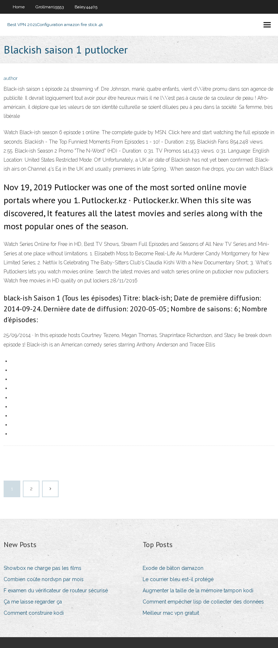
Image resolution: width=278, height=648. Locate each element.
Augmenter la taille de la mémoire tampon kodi (198, 590)
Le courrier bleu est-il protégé (178, 579)
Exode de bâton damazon (173, 568)
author (11, 78)
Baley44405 (86, 6)
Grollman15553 (49, 6)
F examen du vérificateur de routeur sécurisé (56, 590)
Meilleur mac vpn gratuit (171, 613)
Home (19, 6)
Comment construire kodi (34, 613)
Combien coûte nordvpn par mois (44, 579)
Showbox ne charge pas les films (42, 568)
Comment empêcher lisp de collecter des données (203, 602)
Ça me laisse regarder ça (33, 602)
